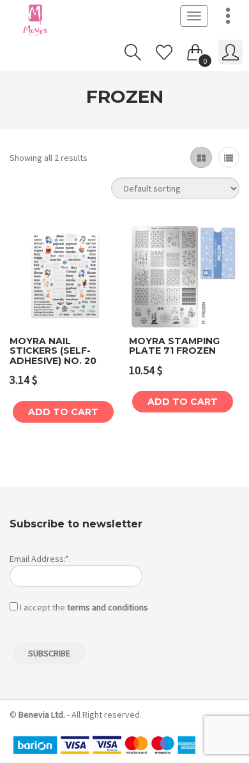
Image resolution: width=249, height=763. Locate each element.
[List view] (228, 157)
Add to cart (63, 412)
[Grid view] (200, 157)
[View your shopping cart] (195, 50)
